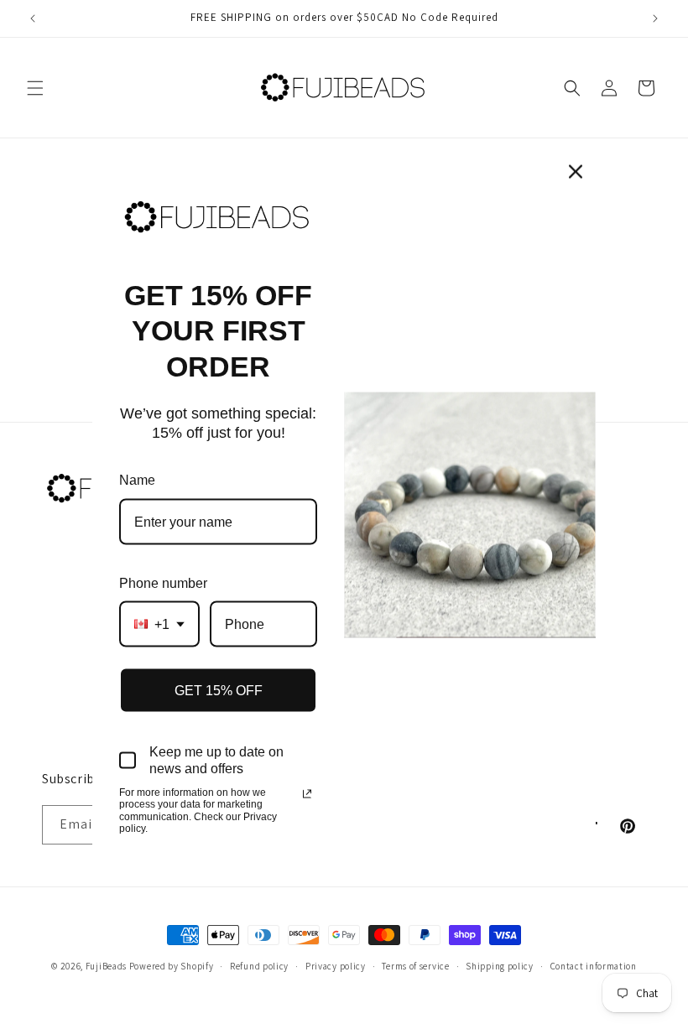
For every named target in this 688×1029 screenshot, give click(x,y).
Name (137, 480)
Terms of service (415, 966)
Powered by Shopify (171, 966)
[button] (35, 88)
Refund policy (259, 966)
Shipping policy (500, 966)
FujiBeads (106, 966)
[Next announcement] (655, 18)
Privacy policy (335, 966)
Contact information (593, 966)
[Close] (575, 171)
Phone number (163, 582)
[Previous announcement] (32, 18)
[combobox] (159, 624)
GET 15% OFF (219, 690)
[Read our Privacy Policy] (307, 793)
